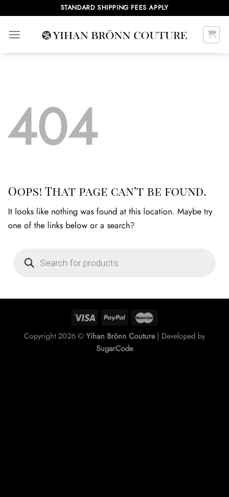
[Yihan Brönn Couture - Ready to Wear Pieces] (114, 35)
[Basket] (211, 34)
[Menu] (14, 34)
